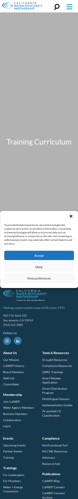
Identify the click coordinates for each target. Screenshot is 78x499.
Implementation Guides (57, 405)
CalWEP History (13, 366)
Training (8, 457)
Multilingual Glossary (56, 399)
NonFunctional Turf (55, 445)
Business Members (15, 414)
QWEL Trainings (52, 372)
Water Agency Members (18, 407)
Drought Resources (54, 360)
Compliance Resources (57, 366)
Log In (7, 426)
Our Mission (11, 360)
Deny (39, 267)
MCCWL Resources (54, 451)
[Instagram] (7, 341)
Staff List (8, 378)
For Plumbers (12, 481)
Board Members (13, 372)
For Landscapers (13, 475)
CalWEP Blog (50, 481)
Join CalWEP (11, 401)
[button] (71, 216)
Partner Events (12, 451)
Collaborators (12, 420)
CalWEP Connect (53, 487)
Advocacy (48, 457)
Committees (11, 384)
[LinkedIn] (18, 341)
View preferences (39, 278)
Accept (39, 255)
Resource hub (51, 463)
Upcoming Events (14, 445)
